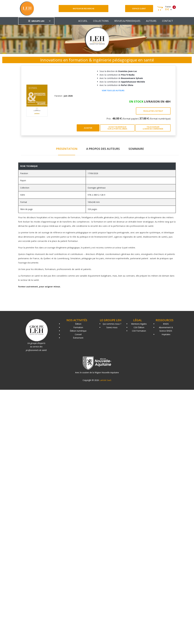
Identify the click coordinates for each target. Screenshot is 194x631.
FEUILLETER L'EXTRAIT (153, 111)
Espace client (139, 8)
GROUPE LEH (37, 20)
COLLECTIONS (101, 20)
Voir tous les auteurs (113, 90)
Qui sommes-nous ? (112, 323)
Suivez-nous (111, 327)
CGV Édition (139, 327)
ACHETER (88, 128)
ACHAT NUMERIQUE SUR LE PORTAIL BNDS (117, 128)
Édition (78, 323)
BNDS (166, 323)
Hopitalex (166, 334)
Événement (78, 337)
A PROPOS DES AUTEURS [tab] (103, 149)
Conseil (78, 334)
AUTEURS (151, 20)
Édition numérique (78, 330)
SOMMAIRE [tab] (136, 149)
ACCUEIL (82, 20)
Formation (78, 327)
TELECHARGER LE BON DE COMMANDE (153, 128)
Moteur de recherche (83, 8)
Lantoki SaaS (105, 380)
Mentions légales (139, 323)
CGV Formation (139, 330)
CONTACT (167, 20)
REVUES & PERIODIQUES (127, 20)
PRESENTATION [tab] (66, 149)
